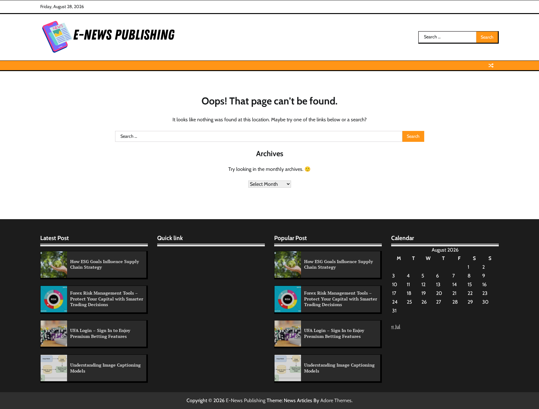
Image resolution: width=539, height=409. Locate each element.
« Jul (395, 327)
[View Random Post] (491, 65)
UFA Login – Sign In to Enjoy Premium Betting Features (100, 333)
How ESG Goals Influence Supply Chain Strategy (104, 264)
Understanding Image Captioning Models (105, 368)
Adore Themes (336, 400)
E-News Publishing (245, 400)
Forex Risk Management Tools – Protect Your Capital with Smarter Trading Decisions (106, 298)
